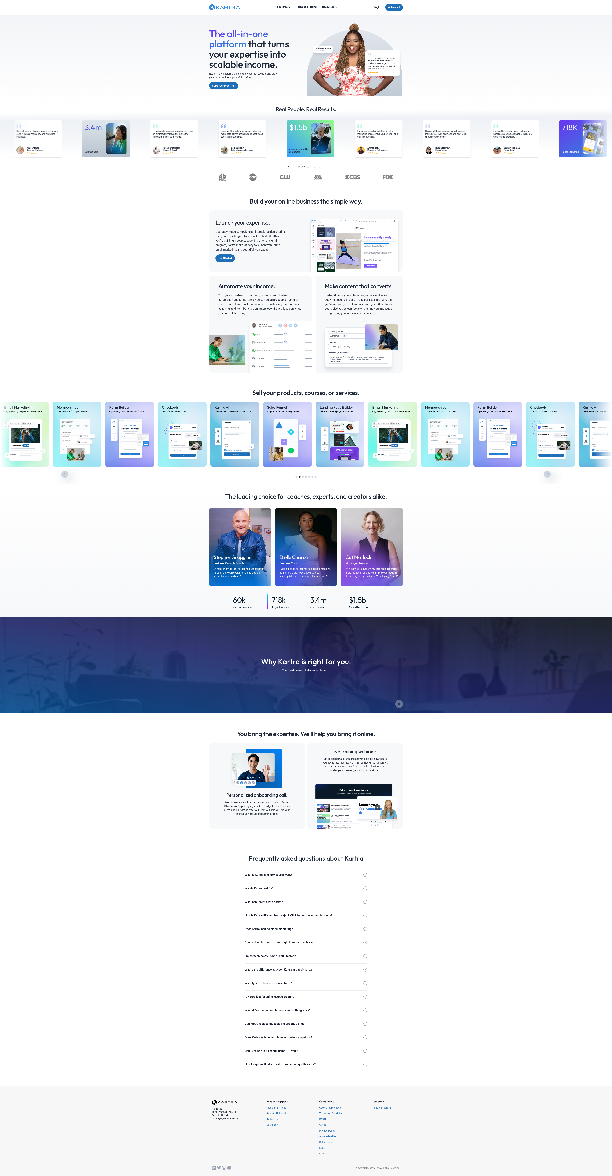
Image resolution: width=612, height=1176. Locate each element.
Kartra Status (273, 1119)
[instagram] (224, 1168)
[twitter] (219, 1168)
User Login (272, 1125)
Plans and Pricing (276, 1108)
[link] (61, 434)
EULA (322, 1148)
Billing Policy (326, 1142)
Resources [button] (328, 6)
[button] (296, 477)
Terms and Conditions (331, 1113)
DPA (321, 1153)
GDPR (322, 1125)
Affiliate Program (381, 1108)
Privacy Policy (327, 1130)
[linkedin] (214, 1168)
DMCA (322, 1119)
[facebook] (229, 1168)
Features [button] (282, 6)
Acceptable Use (327, 1136)
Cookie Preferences (330, 1108)
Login (377, 7)
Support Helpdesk (276, 1113)
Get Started (394, 7)
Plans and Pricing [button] (307, 6)
